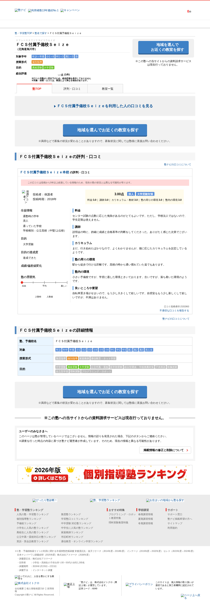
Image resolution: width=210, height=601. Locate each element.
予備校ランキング (26, 523)
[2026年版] (105, 482)
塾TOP (36, 88)
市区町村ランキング (72, 536)
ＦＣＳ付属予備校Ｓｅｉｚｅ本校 (44, 172)
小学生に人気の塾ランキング (33, 527)
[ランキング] (90, 24)
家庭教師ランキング (72, 532)
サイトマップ (175, 523)
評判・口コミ (72, 88)
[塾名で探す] (60, 24)
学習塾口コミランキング (74, 518)
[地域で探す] (30, 24)
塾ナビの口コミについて (177, 164)
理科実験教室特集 (118, 522)
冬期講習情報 (145, 523)
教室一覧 (107, 88)
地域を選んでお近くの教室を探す (167, 47)
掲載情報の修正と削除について (164, 450)
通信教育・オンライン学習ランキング (82, 541)
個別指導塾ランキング (29, 518)
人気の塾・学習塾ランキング (33, 514)
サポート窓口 (175, 514)
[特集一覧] (149, 24)
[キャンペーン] (179, 24)
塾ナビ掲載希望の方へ (180, 518)
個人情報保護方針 (35, 588)
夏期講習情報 (145, 518)
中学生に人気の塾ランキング (77, 527)
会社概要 (19, 588)
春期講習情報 (145, 514)
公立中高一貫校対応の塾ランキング (36, 536)
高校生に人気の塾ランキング (33, 532)
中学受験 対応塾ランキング (76, 523)
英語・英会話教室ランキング (33, 541)
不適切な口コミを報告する (174, 310)
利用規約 (172, 527)
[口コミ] (120, 24)
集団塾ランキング (71, 514)
